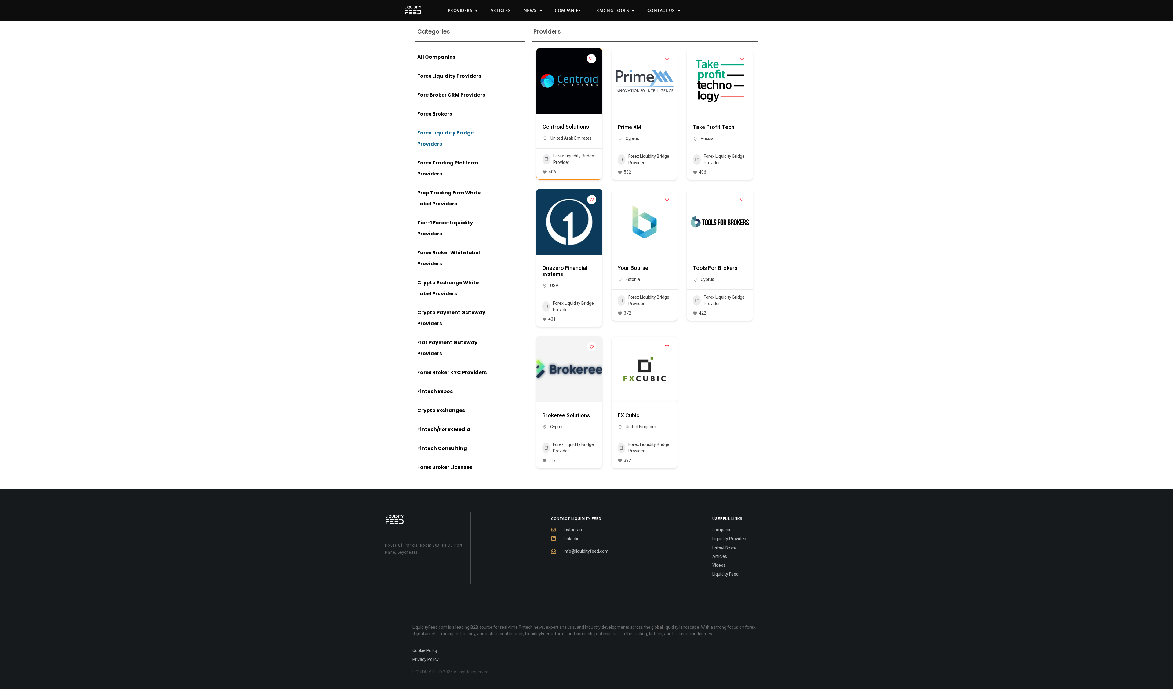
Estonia (633, 279)
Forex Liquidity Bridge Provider (573, 159)
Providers (460, 10)
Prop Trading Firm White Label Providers (449, 198)
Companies (568, 10)
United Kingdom (641, 426)
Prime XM (629, 127)
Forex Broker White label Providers (448, 258)
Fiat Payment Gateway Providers (447, 348)
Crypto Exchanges (441, 410)
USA (554, 285)
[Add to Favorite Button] (591, 58)
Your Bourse (633, 268)
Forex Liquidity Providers (449, 75)
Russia (707, 138)
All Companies (436, 57)
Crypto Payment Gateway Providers (451, 318)
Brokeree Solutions (566, 415)
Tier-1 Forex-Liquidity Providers (445, 228)
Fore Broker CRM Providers (451, 94)
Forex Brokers (434, 113)
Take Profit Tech (713, 127)
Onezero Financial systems (564, 271)
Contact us (661, 10)
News (530, 10)
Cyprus (632, 138)
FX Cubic (628, 415)
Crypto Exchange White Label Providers (448, 288)
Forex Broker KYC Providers (452, 372)
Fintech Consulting (442, 448)
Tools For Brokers (715, 268)
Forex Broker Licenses (444, 467)
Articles (501, 10)
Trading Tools (611, 10)
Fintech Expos (435, 391)
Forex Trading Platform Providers (447, 168)
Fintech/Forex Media (443, 429)
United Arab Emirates (571, 138)
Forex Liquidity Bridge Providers (445, 138)
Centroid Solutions (566, 126)
